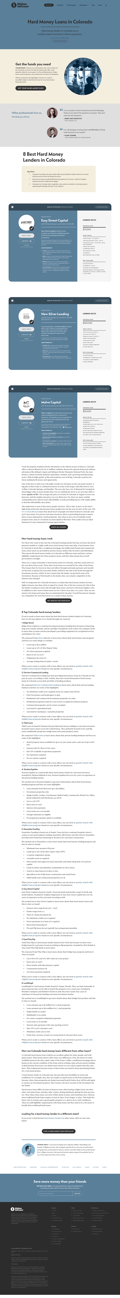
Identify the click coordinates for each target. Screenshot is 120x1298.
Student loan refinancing (98, 1210)
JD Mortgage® (71, 5)
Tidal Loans (38, 735)
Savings (96, 1167)
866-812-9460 (68, 427)
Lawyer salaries (76, 1215)
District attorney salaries (78, 1218)
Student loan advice (97, 1220)
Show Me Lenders (58, 527)
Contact (25, 241)
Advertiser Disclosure (60, 41)
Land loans (55, 1236)
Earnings (33, 1167)
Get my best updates (58, 1220)
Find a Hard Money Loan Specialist (59, 1131)
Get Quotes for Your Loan (58, 600)
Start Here (49, 5)
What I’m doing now (57, 1218)
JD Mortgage (56, 1229)
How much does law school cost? (101, 1213)
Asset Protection (20, 1167)
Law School (76, 1167)
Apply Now (26, 235)
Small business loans (97, 1229)
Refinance (60, 5)
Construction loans (57, 1231)
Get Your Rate (31, 88)
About (100, 5)
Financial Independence (49, 1167)
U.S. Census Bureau (30, 512)
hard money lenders (53, 1118)
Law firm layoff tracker (78, 1213)
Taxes (104, 1167)
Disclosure (14, 1251)
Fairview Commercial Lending (46, 685)
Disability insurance (77, 1231)
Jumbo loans (56, 1234)
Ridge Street (38, 638)
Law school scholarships (98, 1215)
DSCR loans (95, 1234)
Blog (93, 5)
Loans (87, 1167)
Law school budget (97, 1218)
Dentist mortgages (57, 1241)
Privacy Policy (21, 1251)
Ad (101, 300)
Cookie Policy (41, 1251)
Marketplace (83, 5)
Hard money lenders (97, 1231)
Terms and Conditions (31, 1251)
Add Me (77, 1193)
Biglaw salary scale (77, 1210)
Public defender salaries (78, 1220)
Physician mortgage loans (59, 1239)
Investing (65, 1167)
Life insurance (76, 1229)
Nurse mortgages (57, 1243)
